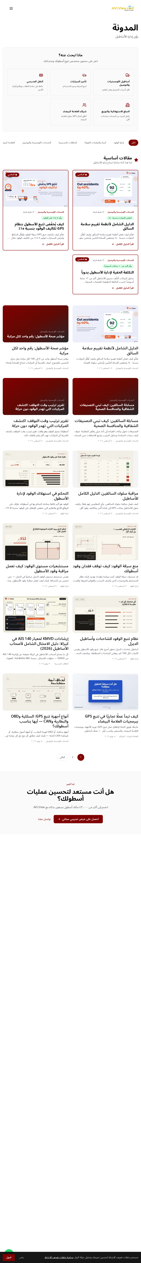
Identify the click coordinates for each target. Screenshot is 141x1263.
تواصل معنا (44, 819)
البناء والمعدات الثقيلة (95, 142)
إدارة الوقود (119, 142)
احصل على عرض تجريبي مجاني (80, 819)
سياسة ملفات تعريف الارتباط (59, 1257)
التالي (62, 757)
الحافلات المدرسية (68, 142)
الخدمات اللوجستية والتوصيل (36, 142)
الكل (133, 142)
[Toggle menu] (11, 8)
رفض (21, 1257)
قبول (8, 1257)
